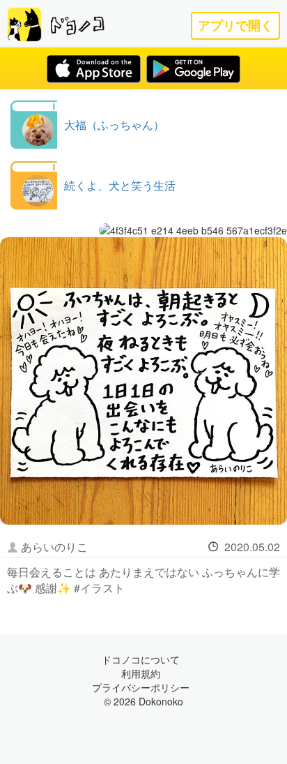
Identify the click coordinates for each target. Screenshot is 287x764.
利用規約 (140, 673)
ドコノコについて (141, 659)
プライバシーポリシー (140, 687)
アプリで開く (235, 25)
